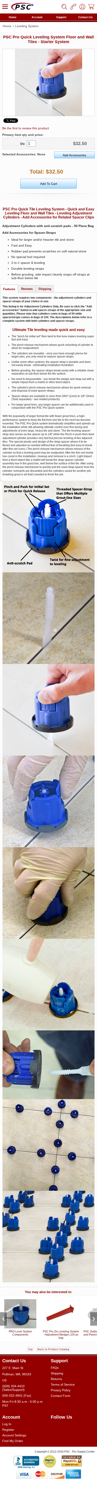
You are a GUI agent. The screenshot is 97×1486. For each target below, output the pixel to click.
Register (8, 1429)
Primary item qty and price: (23, 135)
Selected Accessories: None (23, 154)
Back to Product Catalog (53, 1349)
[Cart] (91, 6)
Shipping (57, 1373)
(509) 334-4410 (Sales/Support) (13, 1387)
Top (30, 1349)
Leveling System (27, 26)
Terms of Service (63, 1384)
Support (61, 17)
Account (37, 17)
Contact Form (60, 1396)
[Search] (64, 6)
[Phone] (73, 6)
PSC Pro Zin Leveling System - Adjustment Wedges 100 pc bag (61, 1334)
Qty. (22, 143)
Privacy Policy (60, 1390)
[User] (82, 6)
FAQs (55, 1367)
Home (12, 17)
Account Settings (14, 1435)
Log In (6, 1424)
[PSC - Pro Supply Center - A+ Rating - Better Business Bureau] (26, 1461)
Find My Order (12, 1441)
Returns (56, 1379)
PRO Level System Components (20, 1333)
